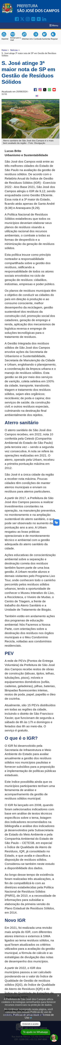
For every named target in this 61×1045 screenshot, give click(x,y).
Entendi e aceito (30, 1024)
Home (4, 50)
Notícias (14, 50)
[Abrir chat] (54, 1038)
